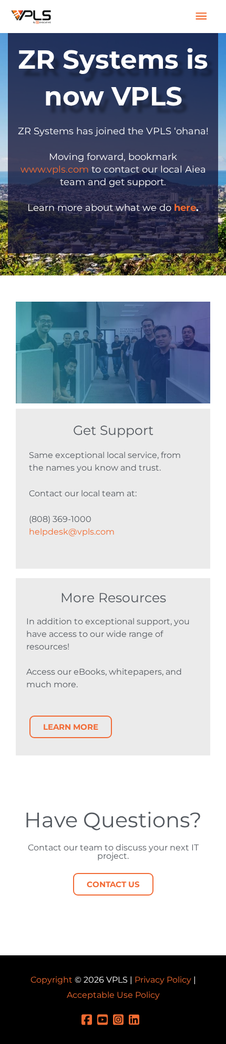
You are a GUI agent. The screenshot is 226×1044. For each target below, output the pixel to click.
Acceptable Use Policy (113, 995)
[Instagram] (121, 1019)
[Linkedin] (137, 1019)
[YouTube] (105, 1019)
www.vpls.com (54, 169)
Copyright (51, 980)
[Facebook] (89, 1019)
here (185, 208)
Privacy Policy (163, 980)
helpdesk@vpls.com (72, 532)
